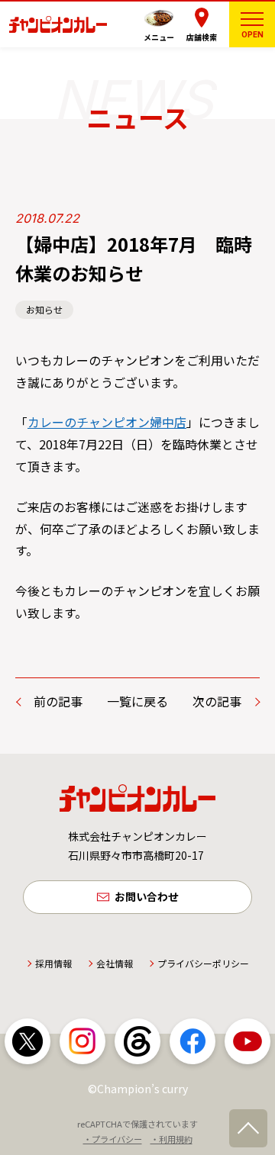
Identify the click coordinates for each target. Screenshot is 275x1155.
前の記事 (58, 701)
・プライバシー (112, 1139)
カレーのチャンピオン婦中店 (107, 422)
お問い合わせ (147, 896)
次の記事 (216, 701)
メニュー (159, 37)
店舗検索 (201, 37)
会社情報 (114, 963)
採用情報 (53, 963)
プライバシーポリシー (203, 963)
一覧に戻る (137, 701)
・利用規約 (171, 1139)
